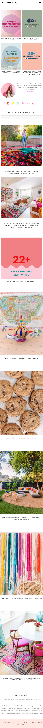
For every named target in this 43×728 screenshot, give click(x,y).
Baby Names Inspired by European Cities (11, 72)
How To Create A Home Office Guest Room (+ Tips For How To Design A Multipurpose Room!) (21, 225)
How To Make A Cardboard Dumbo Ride (21, 358)
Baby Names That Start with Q (21, 282)
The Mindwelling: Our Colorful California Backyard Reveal (21, 518)
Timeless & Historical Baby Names (32, 39)
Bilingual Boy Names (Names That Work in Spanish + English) (32, 73)
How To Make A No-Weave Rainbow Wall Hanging (21, 598)
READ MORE (29, 91)
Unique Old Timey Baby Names (11, 39)
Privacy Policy (21, 724)
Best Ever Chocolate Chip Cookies (21, 438)
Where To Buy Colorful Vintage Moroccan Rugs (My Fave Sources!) (21, 679)
